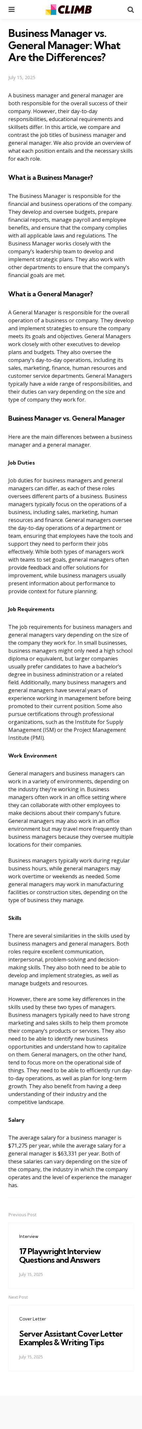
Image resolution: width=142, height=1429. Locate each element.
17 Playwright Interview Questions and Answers (60, 1255)
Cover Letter (32, 1318)
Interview (28, 1236)
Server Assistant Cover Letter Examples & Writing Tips (71, 1338)
